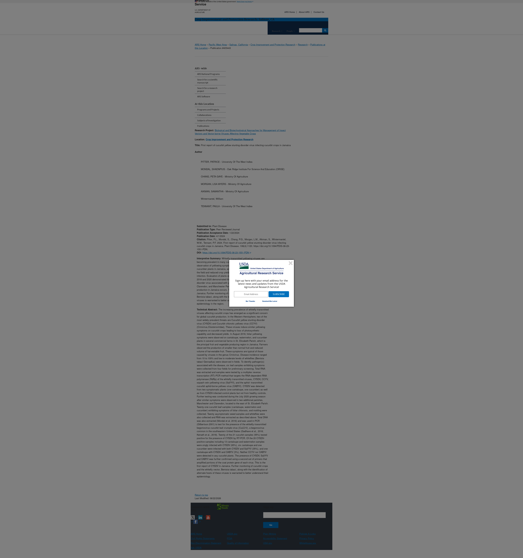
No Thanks (250, 301)
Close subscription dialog (291, 263)
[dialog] (261, 283)
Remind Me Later (269, 301)
